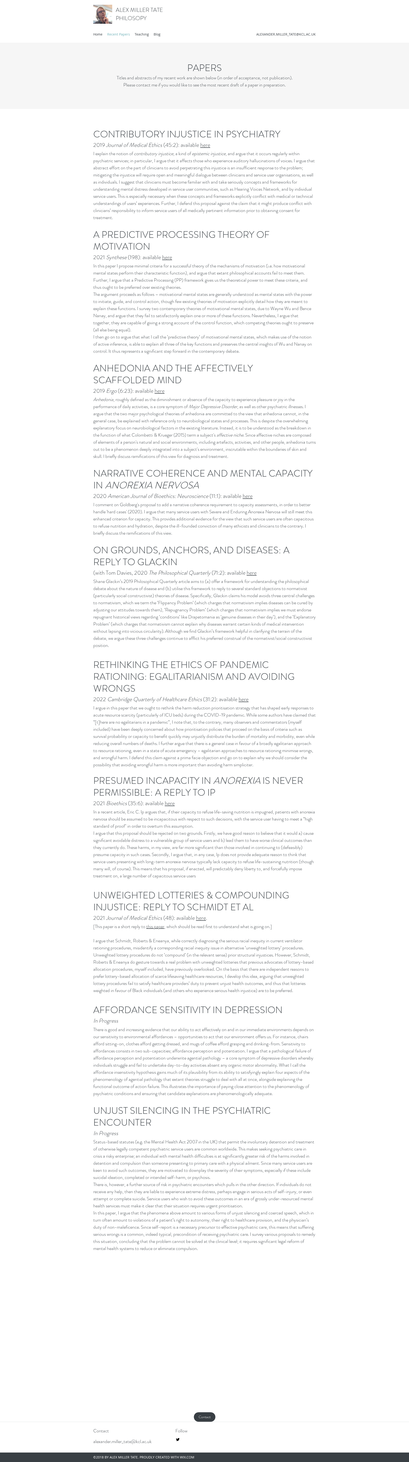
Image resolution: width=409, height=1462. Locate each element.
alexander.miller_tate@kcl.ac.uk (122, 1441)
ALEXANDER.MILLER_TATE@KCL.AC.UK (286, 34)
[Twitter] (177, 1439)
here (205, 145)
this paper (155, 926)
